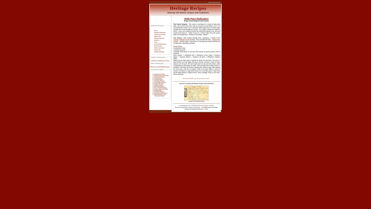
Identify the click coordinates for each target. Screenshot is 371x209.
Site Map (211, 105)
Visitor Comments (159, 48)
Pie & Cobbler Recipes (160, 87)
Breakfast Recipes (159, 77)
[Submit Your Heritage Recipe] (196, 100)
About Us (156, 40)
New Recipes (205, 105)
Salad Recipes (158, 90)
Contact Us (157, 50)
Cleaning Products (159, 96)
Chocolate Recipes (159, 81)
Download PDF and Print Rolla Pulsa (196, 78)
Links (155, 42)
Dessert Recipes (158, 83)
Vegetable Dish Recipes (160, 93)
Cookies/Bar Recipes (160, 82)
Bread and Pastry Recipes (161, 75)
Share (206, 109)
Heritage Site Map (159, 52)
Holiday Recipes (158, 85)
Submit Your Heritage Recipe (196, 101)
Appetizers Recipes (159, 74)
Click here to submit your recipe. (160, 60)
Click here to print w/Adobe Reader (159, 67)
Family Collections (159, 38)
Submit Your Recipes (160, 34)
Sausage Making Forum (181, 39)
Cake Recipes (158, 78)
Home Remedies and (160, 94)
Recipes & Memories (160, 32)
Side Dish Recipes (159, 92)
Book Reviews (158, 46)
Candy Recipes (158, 79)
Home (155, 30)
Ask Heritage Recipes (160, 44)
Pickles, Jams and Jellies (161, 89)
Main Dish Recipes (159, 86)
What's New (157, 36)
